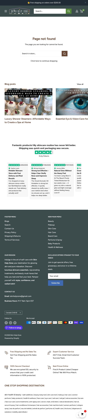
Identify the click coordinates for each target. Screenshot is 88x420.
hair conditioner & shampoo (26, 405)
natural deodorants (66, 402)
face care (40, 398)
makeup (61, 395)
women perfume (70, 405)
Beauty (51, 221)
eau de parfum (15, 409)
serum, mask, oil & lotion (49, 402)
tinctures (68, 409)
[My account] (77, 11)
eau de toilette (26, 409)
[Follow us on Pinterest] (14, 322)
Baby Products (54, 243)
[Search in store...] (64, 53)
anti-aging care (34, 402)
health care (59, 409)
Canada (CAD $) (11, 313)
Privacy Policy (10, 232)
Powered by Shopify (12, 338)
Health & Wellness (55, 247)
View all (80, 84)
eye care (48, 398)
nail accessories (71, 398)
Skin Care (52, 228)
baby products (17, 398)
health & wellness (29, 398)
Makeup (51, 225)
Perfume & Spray (55, 240)
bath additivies (28, 395)
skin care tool (52, 395)
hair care (68, 395)
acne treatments (22, 402)
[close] (85, 2)
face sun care (10, 402)
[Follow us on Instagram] (10, 322)
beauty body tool (40, 395)
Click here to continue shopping (44, 61)
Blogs (7, 221)
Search (7, 225)
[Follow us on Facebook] (6, 322)
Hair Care (52, 232)
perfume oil (50, 409)
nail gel (62, 398)
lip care (80, 398)
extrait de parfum (39, 409)
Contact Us (9, 228)
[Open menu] (6, 11)
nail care (55, 398)
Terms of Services (12, 240)
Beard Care (52, 236)
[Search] (69, 11)
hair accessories (42, 405)
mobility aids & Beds (19, 412)
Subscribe (55, 283)
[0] (81, 11)
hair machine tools (56, 405)
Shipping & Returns (13, 236)
